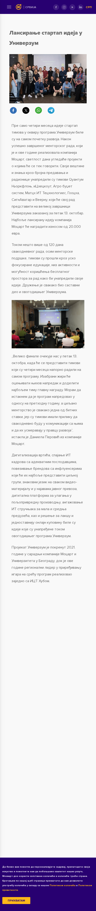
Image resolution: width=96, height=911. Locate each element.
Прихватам (16, 900)
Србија (30, 7)
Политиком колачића (62, 885)
